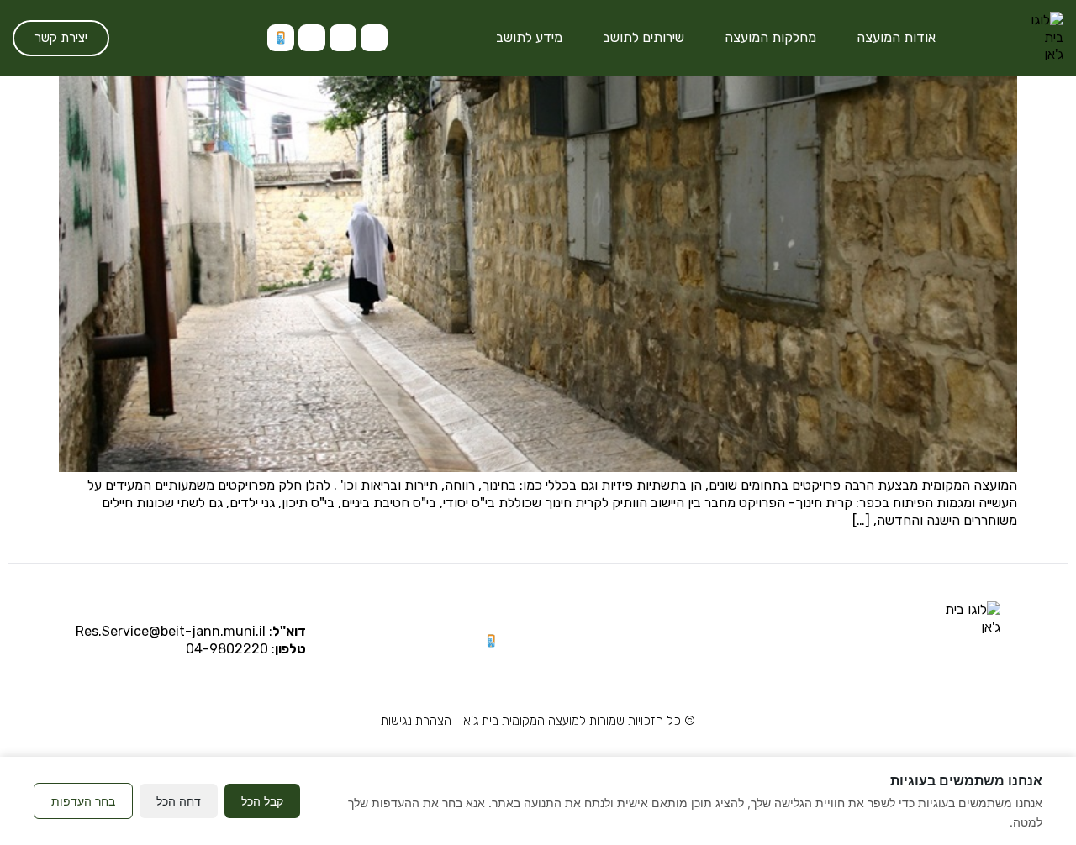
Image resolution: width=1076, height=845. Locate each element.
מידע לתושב (529, 37)
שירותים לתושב (643, 37)
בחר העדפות (83, 801)
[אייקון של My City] (280, 37)
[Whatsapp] (343, 37)
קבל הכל (262, 801)
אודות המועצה (896, 37)
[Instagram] (374, 37)
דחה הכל (178, 801)
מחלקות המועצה (770, 37)
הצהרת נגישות (416, 720)
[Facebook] (311, 37)
